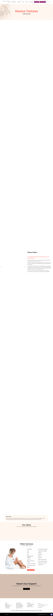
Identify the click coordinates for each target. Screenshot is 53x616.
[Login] (47, 2)
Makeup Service (30, 606)
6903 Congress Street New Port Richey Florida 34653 (42, 605)
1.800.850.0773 (40, 607)
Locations (7, 604)
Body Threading (19, 604)
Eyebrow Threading (19, 605)
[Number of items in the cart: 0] (49, 2)
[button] (51, 614)
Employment (7, 606)
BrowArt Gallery (8, 605)
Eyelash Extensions (30, 604)
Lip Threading (29, 605)
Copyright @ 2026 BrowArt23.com (43, 614)
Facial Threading (19, 606)
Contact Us (39, 603)
